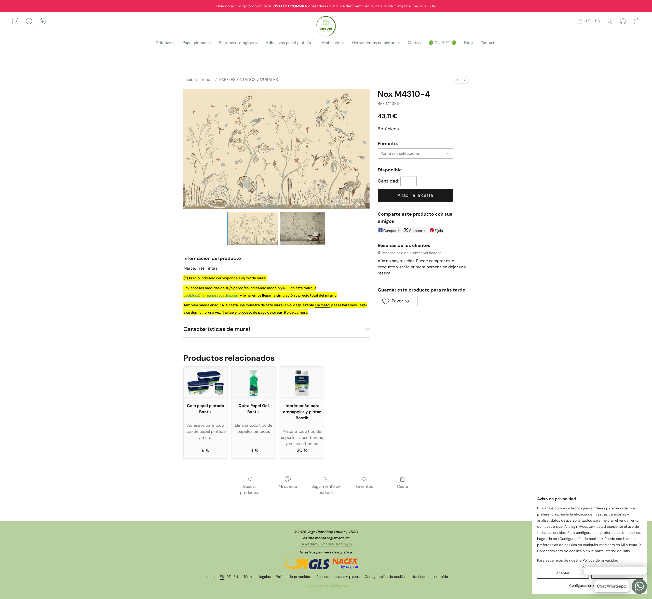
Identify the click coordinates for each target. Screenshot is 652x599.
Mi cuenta (288, 486)
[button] (326, 26)
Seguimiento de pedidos (326, 489)
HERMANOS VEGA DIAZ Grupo (326, 544)
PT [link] (229, 576)
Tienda (206, 79)
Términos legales (257, 576)
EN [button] (598, 21)
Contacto (488, 43)
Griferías (163, 43)
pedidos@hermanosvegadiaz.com (211, 295)
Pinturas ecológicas (237, 43)
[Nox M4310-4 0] (252, 228)
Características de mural (216, 329)
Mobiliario (332, 43)
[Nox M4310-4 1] (302, 228)
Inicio (188, 79)
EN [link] (236, 576)
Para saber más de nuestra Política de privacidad (577, 560)
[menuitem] (457, 79)
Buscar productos (249, 489)
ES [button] (579, 21)
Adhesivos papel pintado (289, 43)
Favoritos (364, 486)
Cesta (402, 486)
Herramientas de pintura (375, 43)
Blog (468, 43)
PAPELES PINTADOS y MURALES (248, 79)
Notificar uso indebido (430, 576)
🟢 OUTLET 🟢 (442, 43)
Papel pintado (195, 43)
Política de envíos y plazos (338, 576)
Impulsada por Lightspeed (326, 585)
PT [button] (588, 21)
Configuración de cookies (385, 576)
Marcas (414, 43)
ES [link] (222, 576)
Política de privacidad (293, 576)
